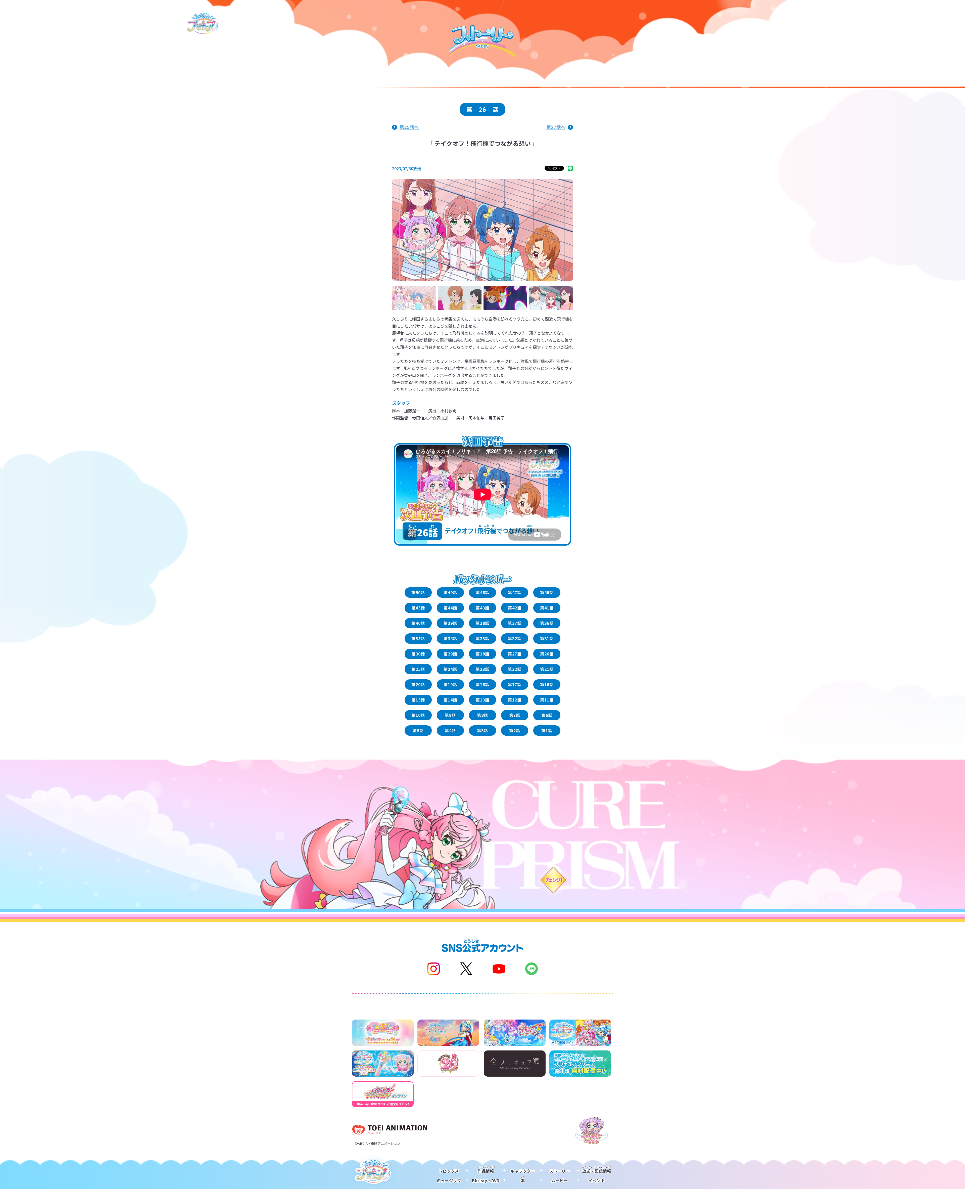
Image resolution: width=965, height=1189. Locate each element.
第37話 (514, 623)
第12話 (514, 700)
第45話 (418, 608)
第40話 (418, 623)
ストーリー (559, 1171)
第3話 (482, 730)
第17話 (514, 684)
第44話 (450, 608)
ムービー (559, 1180)
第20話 (418, 684)
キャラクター (522, 1171)
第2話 (514, 730)
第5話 (418, 730)
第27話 (514, 654)
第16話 (546, 684)
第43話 (482, 608)
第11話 (546, 700)
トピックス (449, 1171)
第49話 (450, 592)
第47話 (514, 592)
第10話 (418, 715)
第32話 (514, 638)
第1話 (546, 730)
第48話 (482, 592)
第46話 (546, 592)
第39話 (450, 623)
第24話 (450, 669)
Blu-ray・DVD (485, 1180)
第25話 (418, 669)
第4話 (450, 730)
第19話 (450, 684)
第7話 (514, 715)
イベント (597, 1180)
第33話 (482, 638)
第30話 (418, 654)
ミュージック (449, 1180)
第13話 (482, 700)
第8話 (482, 715)
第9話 (450, 715)
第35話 (418, 638)
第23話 (482, 669)
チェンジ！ (553, 880)
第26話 (546, 654)
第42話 (514, 608)
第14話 (450, 700)
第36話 (546, 623)
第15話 (418, 700)
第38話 (482, 623)
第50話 (418, 592)
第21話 (546, 669)
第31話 (546, 638)
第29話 (450, 654)
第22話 (514, 669)
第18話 (482, 684)
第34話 (450, 638)
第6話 (546, 715)
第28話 (482, 654)
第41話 (546, 608)
